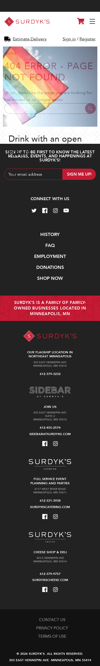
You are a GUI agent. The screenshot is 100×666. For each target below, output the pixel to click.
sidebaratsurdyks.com (50, 434)
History (50, 234)
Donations (50, 267)
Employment (50, 256)
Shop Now (50, 278)
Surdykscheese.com (50, 580)
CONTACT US (52, 619)
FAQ (50, 245)
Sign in (69, 39)
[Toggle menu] (93, 21)
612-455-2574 (50, 427)
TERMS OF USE (52, 636)
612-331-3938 (50, 500)
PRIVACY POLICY (52, 628)
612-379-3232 (50, 374)
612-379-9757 (50, 574)
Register (87, 39)
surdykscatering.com (50, 507)
